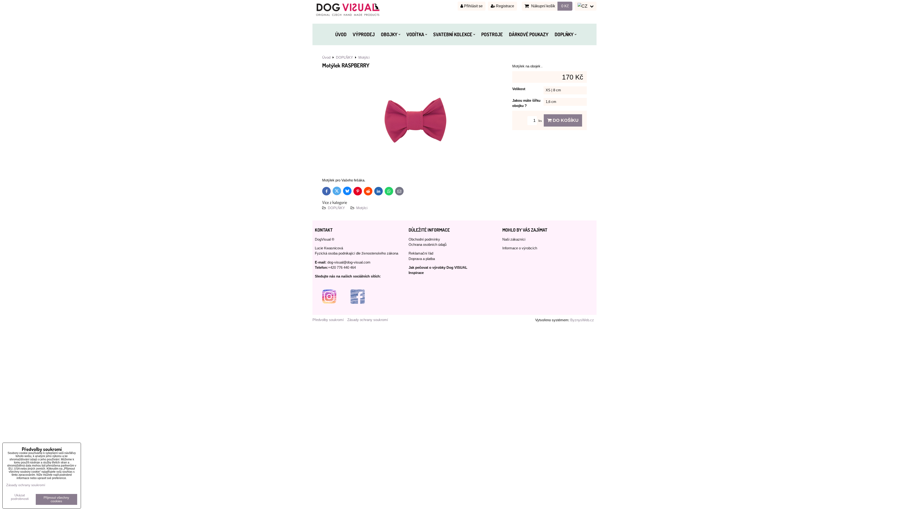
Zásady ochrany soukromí (367, 320)
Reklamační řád (421, 253)
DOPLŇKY (564, 34)
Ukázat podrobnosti (20, 497)
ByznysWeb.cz (582, 320)
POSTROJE (492, 34)
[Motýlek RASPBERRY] (415, 121)
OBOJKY (389, 34)
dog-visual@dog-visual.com (348, 262)
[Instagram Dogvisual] (329, 310)
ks (541, 121)
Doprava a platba (422, 259)
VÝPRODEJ (364, 34)
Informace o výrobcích (519, 248)
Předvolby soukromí (328, 320)
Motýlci (361, 208)
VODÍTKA (415, 34)
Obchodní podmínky (424, 239)
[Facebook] (357, 310)
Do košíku (565, 120)
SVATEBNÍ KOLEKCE (452, 34)
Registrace (504, 6)
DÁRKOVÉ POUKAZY (528, 34)
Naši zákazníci (513, 239)
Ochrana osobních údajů (427, 245)
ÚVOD (341, 34)
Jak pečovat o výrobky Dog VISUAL (438, 267)
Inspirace (416, 273)
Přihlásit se (473, 6)
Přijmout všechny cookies (56, 499)
